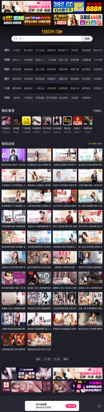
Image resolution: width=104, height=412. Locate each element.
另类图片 (98, 78)
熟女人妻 (63, 59)
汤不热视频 (51, 97)
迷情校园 (63, 88)
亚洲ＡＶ (16, 59)
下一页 (57, 359)
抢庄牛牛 (98, 50)
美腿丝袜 (63, 78)
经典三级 (74, 69)
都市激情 (16, 88)
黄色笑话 (86, 88)
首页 (38, 359)
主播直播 (86, 59)
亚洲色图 (28, 78)
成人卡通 (40, 69)
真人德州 (28, 50)
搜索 (87, 38)
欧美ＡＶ (40, 59)
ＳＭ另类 (98, 59)
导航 (7, 98)
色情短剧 (86, 97)
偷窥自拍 (16, 78)
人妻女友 (40, 88)
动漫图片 (51, 78)
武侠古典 (51, 88)
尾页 (66, 359)
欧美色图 (40, 78)
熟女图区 (86, 78)
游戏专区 (51, 50)
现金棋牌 (86, 50)
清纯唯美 (74, 78)
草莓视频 (40, 97)
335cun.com (52, 31)
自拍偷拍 (28, 59)
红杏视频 (63, 97)
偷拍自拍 (28, 69)
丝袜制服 (74, 59)
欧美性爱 (51, 69)
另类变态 (98, 69)
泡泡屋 (75, 97)
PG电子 (16, 50)
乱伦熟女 (86, 69)
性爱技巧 (98, 88)
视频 (7, 60)
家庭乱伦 (28, 88)
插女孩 (17, 97)
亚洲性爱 (16, 69)
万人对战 (40, 50)
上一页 (47, 359)
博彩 (7, 50)
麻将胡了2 (63, 50)
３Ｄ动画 (51, 59)
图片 (7, 79)
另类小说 (74, 88)
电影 (7, 69)
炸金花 (75, 50)
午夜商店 (28, 97)
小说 (7, 88)
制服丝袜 (63, 69)
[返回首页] (99, 406)
